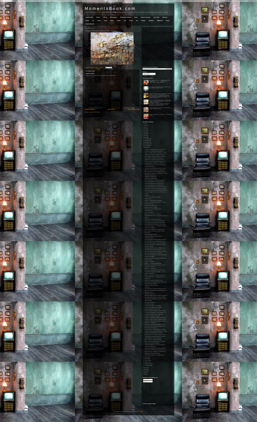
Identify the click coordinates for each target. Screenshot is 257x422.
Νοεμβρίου (147, 140)
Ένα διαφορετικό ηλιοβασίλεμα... (151, 205)
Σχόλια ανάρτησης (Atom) (95, 112)
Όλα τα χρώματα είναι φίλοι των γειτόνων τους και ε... (155, 230)
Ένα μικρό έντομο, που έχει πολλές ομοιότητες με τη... (155, 241)
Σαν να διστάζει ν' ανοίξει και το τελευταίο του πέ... (155, 158)
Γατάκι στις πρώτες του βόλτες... (151, 283)
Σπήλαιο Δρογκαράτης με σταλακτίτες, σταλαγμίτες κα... (156, 180)
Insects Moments (90, 24)
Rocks (167, 20)
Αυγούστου (147, 145)
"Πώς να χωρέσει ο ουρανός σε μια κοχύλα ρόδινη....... (155, 220)
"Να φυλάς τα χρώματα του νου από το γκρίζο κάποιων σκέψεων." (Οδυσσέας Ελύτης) (160, 108)
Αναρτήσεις (146, 379)
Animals (143, 20)
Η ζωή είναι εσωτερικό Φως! (150, 346)
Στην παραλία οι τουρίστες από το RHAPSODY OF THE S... (156, 173)
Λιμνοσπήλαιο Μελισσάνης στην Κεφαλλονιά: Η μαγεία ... (156, 186)
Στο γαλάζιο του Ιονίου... (149, 303)
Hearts (112, 20)
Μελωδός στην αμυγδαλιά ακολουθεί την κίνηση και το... (156, 317)
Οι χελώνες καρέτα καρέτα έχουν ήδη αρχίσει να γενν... (156, 161)
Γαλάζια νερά (147, 278)
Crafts (105, 20)
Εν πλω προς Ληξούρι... (149, 212)
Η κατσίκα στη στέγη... (149, 237)
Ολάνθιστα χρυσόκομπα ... (150, 273)
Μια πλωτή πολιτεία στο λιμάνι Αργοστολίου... (154, 253)
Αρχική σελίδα (89, 17)
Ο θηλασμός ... (148, 287)
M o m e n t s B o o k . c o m (110, 8)
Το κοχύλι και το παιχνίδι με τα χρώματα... (153, 197)
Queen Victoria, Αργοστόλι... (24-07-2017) (153, 214)
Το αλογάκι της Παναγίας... (150, 266)
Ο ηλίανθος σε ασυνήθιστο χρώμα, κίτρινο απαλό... (155, 159)
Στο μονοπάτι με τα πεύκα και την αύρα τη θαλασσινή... (155, 188)
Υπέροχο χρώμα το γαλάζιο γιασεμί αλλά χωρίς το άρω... (156, 281)
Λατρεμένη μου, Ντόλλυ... (150, 261)
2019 (145, 133)
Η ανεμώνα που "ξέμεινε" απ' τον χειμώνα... (153, 305)
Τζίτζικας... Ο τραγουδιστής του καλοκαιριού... (154, 200)
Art (93, 20)
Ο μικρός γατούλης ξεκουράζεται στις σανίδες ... (154, 332)
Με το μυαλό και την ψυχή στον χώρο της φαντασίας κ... (156, 242)
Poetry (136, 17)
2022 (145, 128)
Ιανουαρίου (147, 365)
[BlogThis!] (107, 67)
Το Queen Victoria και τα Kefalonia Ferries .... (153, 208)
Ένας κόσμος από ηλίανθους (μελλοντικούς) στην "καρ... (156, 349)
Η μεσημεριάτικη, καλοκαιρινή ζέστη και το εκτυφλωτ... (155, 336)
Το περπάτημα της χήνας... (150, 166)
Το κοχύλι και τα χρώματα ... (150, 227)
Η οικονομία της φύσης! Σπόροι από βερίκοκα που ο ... (155, 324)
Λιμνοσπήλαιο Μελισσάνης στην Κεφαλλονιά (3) (154, 185)
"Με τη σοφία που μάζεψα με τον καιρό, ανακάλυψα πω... (156, 254)
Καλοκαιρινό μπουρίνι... (149, 246)
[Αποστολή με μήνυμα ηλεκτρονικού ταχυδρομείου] (106, 67)
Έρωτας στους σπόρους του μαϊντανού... (152, 343)
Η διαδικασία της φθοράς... (150, 256)
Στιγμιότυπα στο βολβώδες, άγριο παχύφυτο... (154, 307)
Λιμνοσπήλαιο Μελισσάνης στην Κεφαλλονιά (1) (154, 181)
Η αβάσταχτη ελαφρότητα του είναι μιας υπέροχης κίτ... (155, 348)
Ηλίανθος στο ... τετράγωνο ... (150, 322)
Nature (87, 20)
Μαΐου (146, 358)
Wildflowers (160, 20)
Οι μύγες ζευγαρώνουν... (149, 203)
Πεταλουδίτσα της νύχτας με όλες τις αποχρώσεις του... (155, 169)
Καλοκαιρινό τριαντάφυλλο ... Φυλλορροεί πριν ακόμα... (156, 225)
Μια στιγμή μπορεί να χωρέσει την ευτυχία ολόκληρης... (155, 297)
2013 (145, 372)
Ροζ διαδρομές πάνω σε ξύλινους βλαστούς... (153, 337)
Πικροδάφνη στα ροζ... (149, 292)
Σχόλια (145, 381)
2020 (145, 132)
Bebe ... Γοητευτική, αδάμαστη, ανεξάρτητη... (153, 339)
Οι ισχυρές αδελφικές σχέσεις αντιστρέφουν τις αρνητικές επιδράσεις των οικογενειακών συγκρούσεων (160, 94)
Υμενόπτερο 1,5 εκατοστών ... (150, 302)
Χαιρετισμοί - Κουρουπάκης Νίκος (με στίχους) (154, 280)
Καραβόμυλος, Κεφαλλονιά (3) (151, 178)
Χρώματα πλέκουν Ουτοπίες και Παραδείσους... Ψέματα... (156, 331)
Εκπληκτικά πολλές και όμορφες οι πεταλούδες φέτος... (155, 351)
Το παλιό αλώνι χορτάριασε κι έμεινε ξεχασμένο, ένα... (155, 312)
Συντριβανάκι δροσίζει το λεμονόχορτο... (152, 315)
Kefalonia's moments (125, 17)
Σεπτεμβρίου (147, 143)
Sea (137, 20)
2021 (145, 130)
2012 (145, 374)
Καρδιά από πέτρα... (149, 259)
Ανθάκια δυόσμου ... (149, 300)
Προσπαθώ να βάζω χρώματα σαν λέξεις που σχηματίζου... (156, 295)
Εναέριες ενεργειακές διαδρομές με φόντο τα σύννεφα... (156, 310)
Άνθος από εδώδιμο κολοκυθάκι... (151, 234)
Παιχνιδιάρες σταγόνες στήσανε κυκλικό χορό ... (154, 314)
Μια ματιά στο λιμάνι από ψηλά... (151, 207)
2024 (145, 125)
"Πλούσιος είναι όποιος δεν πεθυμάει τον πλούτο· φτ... (155, 154)
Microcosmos (113, 17)
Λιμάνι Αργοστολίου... (149, 210)
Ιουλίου (146, 147)
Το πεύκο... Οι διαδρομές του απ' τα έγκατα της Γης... (155, 149)
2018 (145, 135)
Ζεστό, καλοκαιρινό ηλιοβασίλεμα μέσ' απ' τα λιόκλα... (155, 341)
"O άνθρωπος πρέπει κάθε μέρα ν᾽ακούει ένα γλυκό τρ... (156, 321)
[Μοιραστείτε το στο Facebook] (110, 67)
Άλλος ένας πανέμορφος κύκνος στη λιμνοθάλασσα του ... (156, 290)
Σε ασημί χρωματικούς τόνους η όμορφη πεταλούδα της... (156, 239)
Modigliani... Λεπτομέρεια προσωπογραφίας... (154, 263)
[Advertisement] (157, 37)
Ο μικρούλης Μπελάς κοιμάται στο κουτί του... (154, 236)
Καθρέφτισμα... (148, 195)
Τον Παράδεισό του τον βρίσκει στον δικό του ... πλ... (155, 249)
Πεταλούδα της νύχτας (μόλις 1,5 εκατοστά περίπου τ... (155, 264)
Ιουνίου (146, 357)
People (118, 20)
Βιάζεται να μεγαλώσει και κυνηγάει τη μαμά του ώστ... (155, 275)
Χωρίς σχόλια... (148, 232)
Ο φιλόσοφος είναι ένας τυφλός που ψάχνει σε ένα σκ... (156, 334)
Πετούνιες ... (147, 217)
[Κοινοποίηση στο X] (108, 67)
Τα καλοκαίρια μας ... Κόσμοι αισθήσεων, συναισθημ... (155, 329)
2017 (145, 137)
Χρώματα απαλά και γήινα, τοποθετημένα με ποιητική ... (156, 251)
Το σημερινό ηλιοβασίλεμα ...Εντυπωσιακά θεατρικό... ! (155, 344)
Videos (105, 17)
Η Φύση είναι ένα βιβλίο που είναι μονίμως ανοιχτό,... (155, 229)
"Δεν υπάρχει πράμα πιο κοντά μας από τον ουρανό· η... (156, 191)
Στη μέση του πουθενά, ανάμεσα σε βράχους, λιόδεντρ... (156, 319)
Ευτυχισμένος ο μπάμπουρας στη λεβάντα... (153, 219)
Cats (125, 20)
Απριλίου (147, 360)
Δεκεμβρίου (147, 138)
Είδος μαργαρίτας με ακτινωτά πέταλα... (152, 309)
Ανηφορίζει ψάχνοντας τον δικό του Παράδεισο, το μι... (155, 247)
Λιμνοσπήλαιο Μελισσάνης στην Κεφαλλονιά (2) (154, 183)
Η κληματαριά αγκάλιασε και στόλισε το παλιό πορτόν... (156, 164)
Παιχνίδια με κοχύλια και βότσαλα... (152, 285)
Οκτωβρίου (147, 142)
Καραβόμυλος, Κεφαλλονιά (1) (151, 174)
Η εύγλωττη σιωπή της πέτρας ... (151, 327)
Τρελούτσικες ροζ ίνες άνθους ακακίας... (152, 353)
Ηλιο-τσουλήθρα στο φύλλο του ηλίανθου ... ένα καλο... (155, 271)
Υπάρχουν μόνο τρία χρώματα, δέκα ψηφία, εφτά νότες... (156, 298)
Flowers (98, 17)
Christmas (151, 20)
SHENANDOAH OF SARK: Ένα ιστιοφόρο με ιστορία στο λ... (156, 215)
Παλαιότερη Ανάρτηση (134, 109)
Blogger (141, 411)
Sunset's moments (145, 17)
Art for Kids (156, 17)
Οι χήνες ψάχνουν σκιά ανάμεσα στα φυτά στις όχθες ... (156, 224)
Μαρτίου (147, 362)
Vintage (99, 20)
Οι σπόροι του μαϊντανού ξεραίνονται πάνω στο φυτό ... (155, 168)
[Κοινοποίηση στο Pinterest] (111, 67)
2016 (145, 367)
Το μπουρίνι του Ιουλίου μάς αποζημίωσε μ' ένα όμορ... (155, 244)
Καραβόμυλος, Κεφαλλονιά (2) (151, 176)
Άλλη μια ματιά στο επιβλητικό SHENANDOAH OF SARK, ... (156, 190)
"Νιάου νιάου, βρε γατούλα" (150, 293)
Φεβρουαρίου (147, 363)
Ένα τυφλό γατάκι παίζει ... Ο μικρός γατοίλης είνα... (155, 276)
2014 (145, 371)
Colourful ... (147, 193)
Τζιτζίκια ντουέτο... (148, 198)
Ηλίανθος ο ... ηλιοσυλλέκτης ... (151, 268)
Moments (164, 17)
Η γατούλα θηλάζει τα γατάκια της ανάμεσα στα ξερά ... (156, 288)
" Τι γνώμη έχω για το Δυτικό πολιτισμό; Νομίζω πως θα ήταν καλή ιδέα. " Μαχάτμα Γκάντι (160, 87)
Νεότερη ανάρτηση (90, 109)
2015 (145, 369)
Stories (131, 20)
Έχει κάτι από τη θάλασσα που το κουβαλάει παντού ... (155, 270)
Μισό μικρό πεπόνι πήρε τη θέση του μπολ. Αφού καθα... (156, 258)
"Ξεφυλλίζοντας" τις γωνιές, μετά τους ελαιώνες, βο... (155, 222)
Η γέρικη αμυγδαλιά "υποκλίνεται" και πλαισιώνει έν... (155, 163)
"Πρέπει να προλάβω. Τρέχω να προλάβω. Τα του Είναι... (156, 152)
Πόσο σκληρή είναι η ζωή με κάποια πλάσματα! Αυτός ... (156, 326)
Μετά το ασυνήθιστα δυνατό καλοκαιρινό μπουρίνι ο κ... (156, 171)
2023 (145, 127)
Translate (152, 75)
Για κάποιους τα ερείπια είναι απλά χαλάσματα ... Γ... (155, 151)
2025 (145, 123)
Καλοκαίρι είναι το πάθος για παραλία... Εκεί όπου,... (155, 156)
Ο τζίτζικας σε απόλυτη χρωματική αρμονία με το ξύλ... (155, 202)
